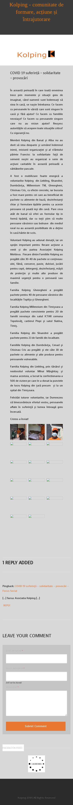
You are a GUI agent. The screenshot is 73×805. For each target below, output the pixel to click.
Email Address (15, 668)
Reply (6, 605)
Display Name (14, 650)
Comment (12, 687)
